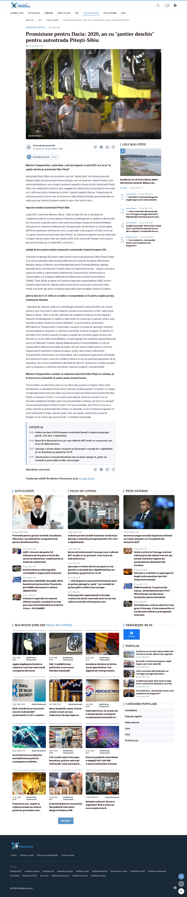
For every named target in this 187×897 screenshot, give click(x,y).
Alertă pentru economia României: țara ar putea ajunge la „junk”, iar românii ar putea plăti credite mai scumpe (71, 458)
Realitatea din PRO (30, 876)
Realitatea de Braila (98, 876)
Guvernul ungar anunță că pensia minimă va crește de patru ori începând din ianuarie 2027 (147, 539)
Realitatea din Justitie (119, 871)
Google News (86, 478)
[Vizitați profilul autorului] (28, 147)
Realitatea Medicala (99, 871)
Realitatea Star (48, 871)
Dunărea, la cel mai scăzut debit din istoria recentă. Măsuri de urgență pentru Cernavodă (139, 183)
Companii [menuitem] (48, 13)
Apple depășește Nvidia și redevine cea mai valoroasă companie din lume (28, 667)
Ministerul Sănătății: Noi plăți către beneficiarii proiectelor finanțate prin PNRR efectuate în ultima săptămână (43, 585)
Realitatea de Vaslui (80, 876)
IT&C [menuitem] (77, 13)
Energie (123, 188)
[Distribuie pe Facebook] (101, 147)
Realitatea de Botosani (60, 876)
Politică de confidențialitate (47, 855)
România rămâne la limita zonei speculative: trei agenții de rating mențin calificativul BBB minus (101, 669)
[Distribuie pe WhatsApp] (107, 147)
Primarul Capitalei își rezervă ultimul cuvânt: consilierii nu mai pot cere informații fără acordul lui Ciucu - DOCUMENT (43, 603)
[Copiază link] (95, 147)
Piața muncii (132, 237)
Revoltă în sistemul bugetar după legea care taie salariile (142, 198)
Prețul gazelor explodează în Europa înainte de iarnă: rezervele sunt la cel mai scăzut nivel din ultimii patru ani (92, 598)
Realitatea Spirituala (65, 871)
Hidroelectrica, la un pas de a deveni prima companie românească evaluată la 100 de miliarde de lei (102, 715)
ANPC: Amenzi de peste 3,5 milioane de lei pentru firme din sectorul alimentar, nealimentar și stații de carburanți (43, 557)
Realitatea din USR (138, 871)
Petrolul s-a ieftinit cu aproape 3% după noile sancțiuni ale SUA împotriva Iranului (154, 576)
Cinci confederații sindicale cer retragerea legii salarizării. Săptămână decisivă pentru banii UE (143, 215)
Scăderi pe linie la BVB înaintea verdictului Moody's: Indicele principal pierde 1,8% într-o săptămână (72, 434)
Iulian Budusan (39, 704)
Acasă (31, 20)
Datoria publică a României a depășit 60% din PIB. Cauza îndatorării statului (102, 760)
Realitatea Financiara (31, 658)
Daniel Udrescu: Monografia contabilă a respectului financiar (42, 571)
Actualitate (131, 194)
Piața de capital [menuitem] (91, 13)
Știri (40, 20)
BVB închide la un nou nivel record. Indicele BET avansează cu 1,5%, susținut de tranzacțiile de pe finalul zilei (28, 715)
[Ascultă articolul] (181, 876)
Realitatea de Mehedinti (157, 871)
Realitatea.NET (15, 871)
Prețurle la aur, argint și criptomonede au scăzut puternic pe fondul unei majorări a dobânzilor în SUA (26, 810)
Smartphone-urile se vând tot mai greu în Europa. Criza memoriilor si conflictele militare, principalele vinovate (154, 610)
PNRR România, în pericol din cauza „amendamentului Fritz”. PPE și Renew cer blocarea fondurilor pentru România (152, 592)
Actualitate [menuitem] (34, 13)
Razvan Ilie (48, 145)
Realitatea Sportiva (32, 871)
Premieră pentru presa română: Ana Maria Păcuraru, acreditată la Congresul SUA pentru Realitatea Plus (36, 539)
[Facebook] (175, 5)
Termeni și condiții (27, 855)
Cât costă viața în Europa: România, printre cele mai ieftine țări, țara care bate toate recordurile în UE (64, 762)
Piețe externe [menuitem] (110, 13)
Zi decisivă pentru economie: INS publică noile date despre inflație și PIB (65, 807)
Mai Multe (65, 820)
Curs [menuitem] (123, 13)
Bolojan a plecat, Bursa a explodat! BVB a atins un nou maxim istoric (100, 805)
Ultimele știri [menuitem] (17, 13)
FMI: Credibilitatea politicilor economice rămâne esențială (61, 667)
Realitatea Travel (82, 871)
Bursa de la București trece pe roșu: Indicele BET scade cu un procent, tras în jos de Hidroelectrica (73, 442)
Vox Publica (14, 876)
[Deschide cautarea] (158, 5)
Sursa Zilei (44, 876)
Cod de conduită (67, 855)
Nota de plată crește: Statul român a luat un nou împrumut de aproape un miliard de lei (65, 713)
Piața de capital (52, 20)
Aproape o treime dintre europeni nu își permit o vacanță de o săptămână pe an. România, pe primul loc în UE (74, 450)
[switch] (167, 5)
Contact (13, 855)
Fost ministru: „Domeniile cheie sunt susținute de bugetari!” (140, 243)
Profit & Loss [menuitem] (64, 13)
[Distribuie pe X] (113, 147)
